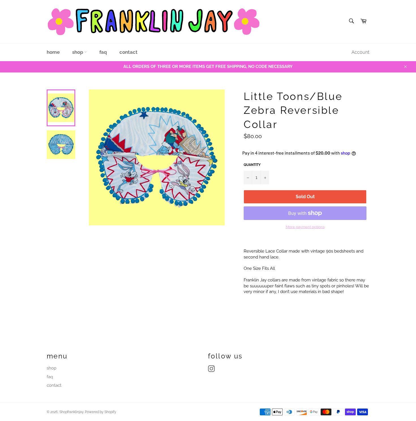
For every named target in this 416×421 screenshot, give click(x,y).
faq (103, 52)
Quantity (252, 165)
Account (360, 52)
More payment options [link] (305, 227)
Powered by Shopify (100, 412)
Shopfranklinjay (71, 412)
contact (128, 52)
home (53, 52)
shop (78, 52)
